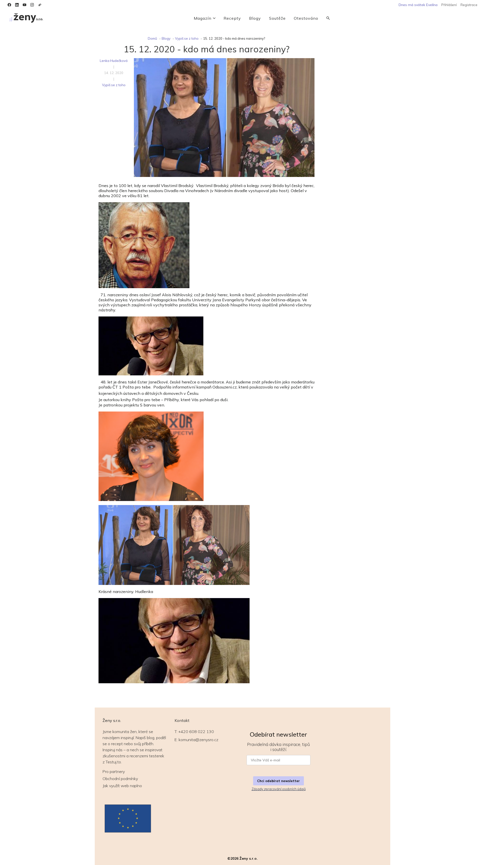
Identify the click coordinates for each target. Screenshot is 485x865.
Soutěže (277, 18)
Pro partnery (114, 771)
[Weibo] (39, 5)
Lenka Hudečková (114, 61)
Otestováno (306, 18)
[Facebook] (9, 5)
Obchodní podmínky (120, 778)
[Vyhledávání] (328, 18)
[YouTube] (24, 5)
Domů (152, 38)
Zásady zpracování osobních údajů (279, 789)
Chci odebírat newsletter (278, 781)
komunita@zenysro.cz (198, 739)
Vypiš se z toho (187, 38)
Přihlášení (449, 5)
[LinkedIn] (17, 5)
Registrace (468, 5)
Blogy (255, 18)
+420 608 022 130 (196, 731)
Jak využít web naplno (122, 785)
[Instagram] (32, 5)
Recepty (232, 18)
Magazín (202, 18)
